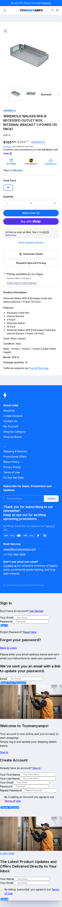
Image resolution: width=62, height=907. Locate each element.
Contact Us (10, 421)
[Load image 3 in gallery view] (46, 93)
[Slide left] (4, 94)
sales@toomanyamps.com (19, 549)
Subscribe (46, 3)
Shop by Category (14, 431)
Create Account (10, 807)
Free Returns (50, 163)
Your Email (6, 617)
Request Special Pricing (31, 262)
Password (6, 621)
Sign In (4, 625)
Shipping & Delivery (15, 451)
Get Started (36, 611)
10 (8, 187)
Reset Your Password (13, 683)
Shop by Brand (12, 436)
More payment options (31, 242)
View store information (22, 283)
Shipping (7, 146)
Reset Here (29, 632)
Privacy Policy (12, 467)
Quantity (8, 196)
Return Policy (11, 461)
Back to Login (8, 647)
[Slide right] (57, 94)
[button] (4, 10)
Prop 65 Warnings (38, 368)
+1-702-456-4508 (14, 554)
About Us (9, 410)
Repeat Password (10, 790)
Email (3, 678)
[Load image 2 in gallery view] (31, 93)
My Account (10, 426)
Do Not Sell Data (13, 477)
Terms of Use (11, 472)
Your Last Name (10, 778)
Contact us (10, 565)
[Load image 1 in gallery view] (15, 93)
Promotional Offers (15, 456)
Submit (51, 498)
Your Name (7, 879)
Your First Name (10, 774)
